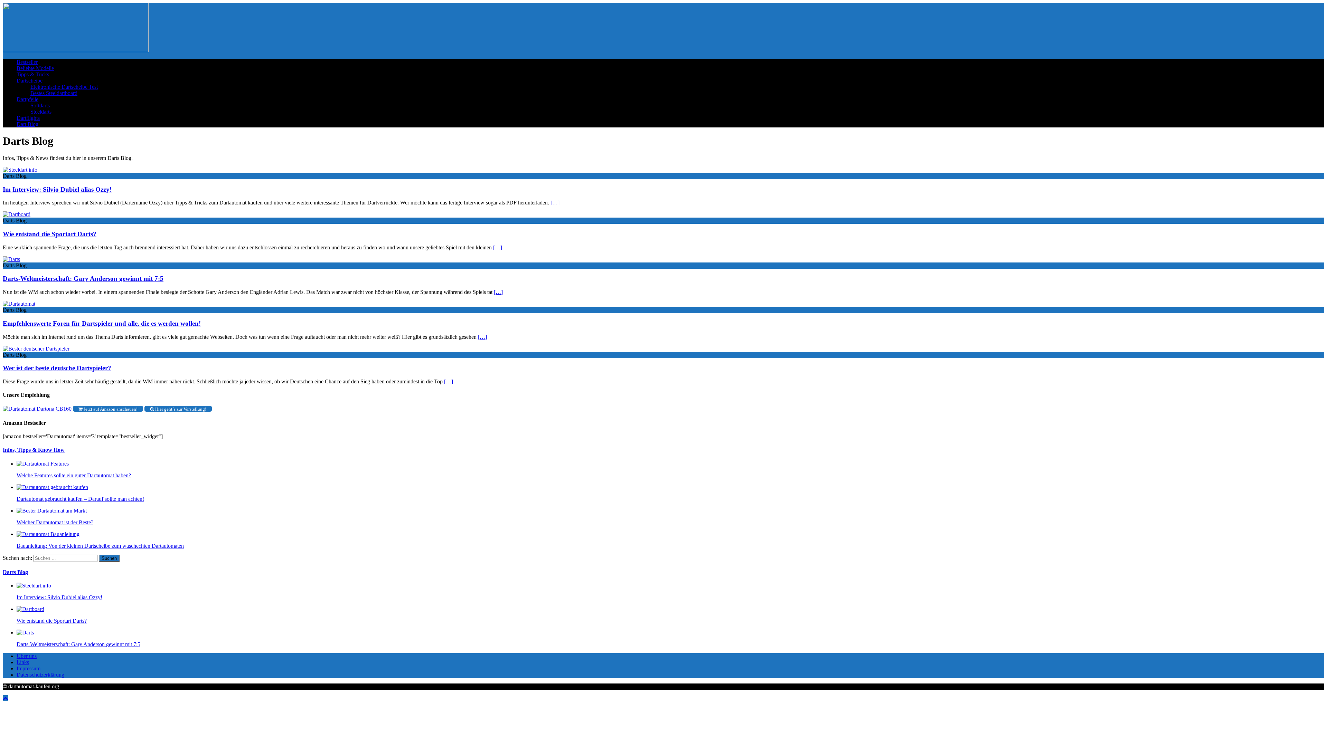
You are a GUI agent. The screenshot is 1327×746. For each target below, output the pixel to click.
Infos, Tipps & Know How (34, 450)
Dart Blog (27, 124)
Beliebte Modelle (35, 68)
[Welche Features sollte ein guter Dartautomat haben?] (43, 464)
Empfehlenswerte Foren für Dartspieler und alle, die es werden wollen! (102, 323)
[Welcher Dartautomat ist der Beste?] (52, 511)
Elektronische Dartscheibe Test (64, 87)
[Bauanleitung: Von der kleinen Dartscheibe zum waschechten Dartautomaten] (48, 534)
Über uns (27, 656)
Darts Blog (15, 572)
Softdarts (40, 105)
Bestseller (27, 62)
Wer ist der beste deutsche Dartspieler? (57, 368)
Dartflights (28, 118)
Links (23, 662)
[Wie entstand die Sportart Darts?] (30, 609)
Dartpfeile (27, 99)
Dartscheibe (30, 81)
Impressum (28, 668)
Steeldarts (40, 112)
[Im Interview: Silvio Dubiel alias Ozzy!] (34, 586)
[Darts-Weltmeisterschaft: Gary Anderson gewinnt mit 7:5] (25, 632)
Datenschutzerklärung (40, 675)
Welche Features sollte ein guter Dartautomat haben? (74, 475)
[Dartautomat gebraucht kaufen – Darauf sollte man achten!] (52, 487)
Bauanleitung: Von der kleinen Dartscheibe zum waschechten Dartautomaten (100, 546)
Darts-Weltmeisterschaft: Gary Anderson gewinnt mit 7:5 (83, 278)
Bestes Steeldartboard (53, 93)
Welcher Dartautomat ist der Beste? (55, 522)
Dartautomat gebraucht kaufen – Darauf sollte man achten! (80, 499)
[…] (554, 202)
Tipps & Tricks (33, 74)
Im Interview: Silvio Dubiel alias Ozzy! (57, 189)
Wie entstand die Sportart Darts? (49, 234)
